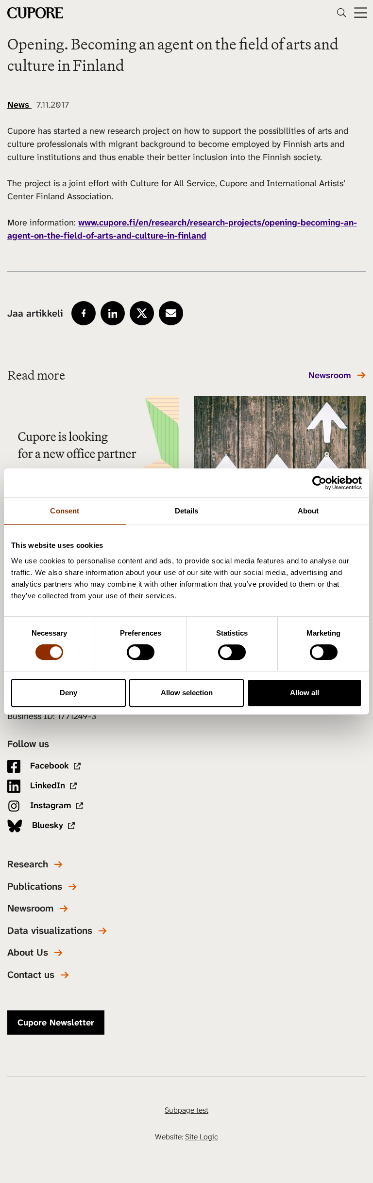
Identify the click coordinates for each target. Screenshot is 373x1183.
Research (27, 864)
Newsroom (329, 375)
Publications (34, 886)
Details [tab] (187, 511)
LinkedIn (46, 785)
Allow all (304, 692)
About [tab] (308, 511)
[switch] (140, 652)
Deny (68, 692)
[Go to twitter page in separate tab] (142, 313)
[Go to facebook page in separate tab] (83, 313)
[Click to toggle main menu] (360, 13)
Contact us (30, 975)
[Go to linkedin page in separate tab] (113, 313)
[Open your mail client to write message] (171, 313)
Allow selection (187, 692)
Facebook (48, 765)
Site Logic (201, 1137)
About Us (27, 952)
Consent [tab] (64, 511)
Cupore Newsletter (55, 1022)
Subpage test (186, 1110)
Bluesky (46, 825)
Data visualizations (49, 931)
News (19, 105)
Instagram (49, 805)
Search (341, 12)
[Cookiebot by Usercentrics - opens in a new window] (319, 483)
